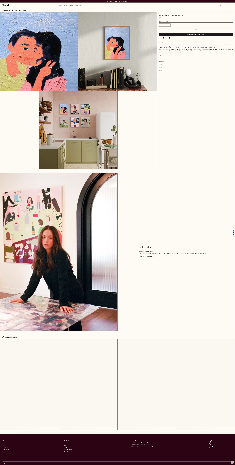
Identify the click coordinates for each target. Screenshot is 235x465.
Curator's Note (161, 42)
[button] (163, 38)
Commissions (5, 453)
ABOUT (60, 5)
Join (65, 445)
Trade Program (5, 451)
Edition (160, 58)
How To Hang (5, 447)
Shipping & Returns (68, 449)
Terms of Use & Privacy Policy (70, 451)
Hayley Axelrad (162, 46)
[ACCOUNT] (229, 5)
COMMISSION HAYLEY (149, 256)
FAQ (65, 443)
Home (224, 10)
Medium (160, 67)
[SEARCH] (227, 5)
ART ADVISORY (78, 5)
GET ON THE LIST (110, 1)
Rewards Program (6, 449)
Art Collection (229, 10)
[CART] (232, 5)
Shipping (160, 70)
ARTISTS (71, 5)
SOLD (196, 29)
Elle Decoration (158, 253)
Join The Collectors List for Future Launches (195, 34)
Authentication (161, 61)
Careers (4, 456)
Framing (160, 64)
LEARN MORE (142, 256)
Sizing (160, 55)
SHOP (65, 5)
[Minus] (161, 25)
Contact (65, 447)
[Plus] (168, 25)
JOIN (152, 446)
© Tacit (4, 463)
